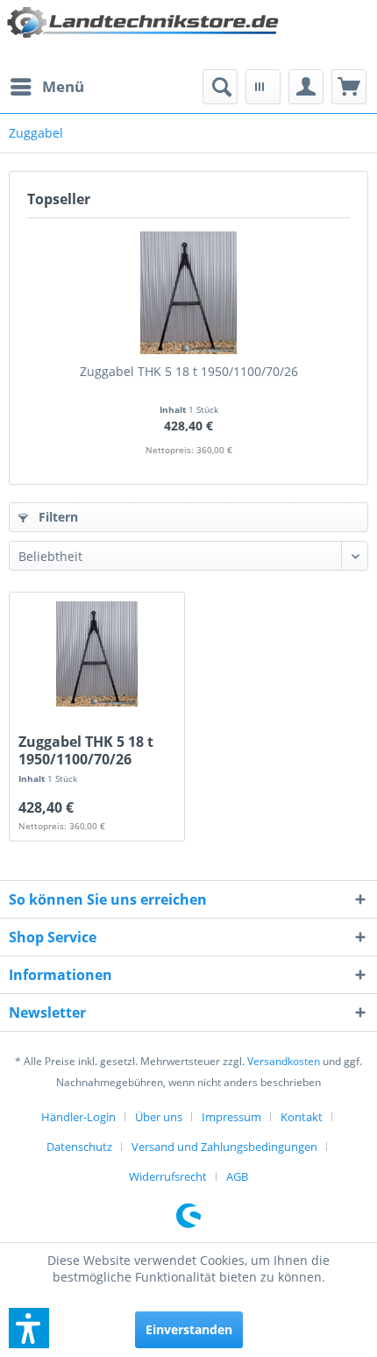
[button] (29, 1328)
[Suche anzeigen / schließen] (220, 86)
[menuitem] (46, 86)
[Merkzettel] (263, 86)
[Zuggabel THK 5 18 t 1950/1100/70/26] (188, 292)
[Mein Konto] (306, 86)
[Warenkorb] (348, 86)
